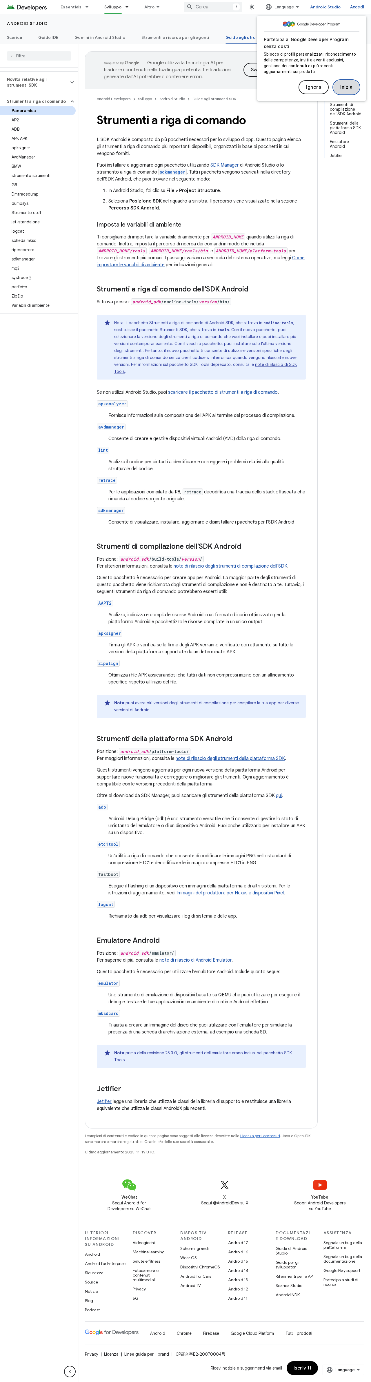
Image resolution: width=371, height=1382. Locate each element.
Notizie (91, 1291)
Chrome (184, 1333)
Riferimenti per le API (295, 1276)
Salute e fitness (146, 1261)
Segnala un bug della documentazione (342, 1259)
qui (279, 795)
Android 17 (238, 1242)
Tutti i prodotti (298, 1333)
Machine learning (149, 1252)
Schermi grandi (194, 1248)
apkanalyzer (112, 403)
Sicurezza (94, 1272)
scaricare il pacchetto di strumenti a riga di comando (223, 392)
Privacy (139, 1289)
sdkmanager (111, 510)
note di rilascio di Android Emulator (195, 960)
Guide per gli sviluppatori (287, 1265)
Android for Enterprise (105, 1263)
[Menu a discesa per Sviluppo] (129, 7)
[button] (34, 82)
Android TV (190, 1285)
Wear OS (188, 1257)
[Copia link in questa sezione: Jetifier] (127, 1089)
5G (136, 1298)
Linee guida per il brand (146, 1354)
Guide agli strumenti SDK (250, 37)
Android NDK (288, 1294)
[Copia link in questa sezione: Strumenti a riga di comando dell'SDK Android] (254, 289)
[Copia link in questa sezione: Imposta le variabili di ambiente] (187, 225)
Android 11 (238, 1298)
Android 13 (238, 1279)
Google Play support (341, 1270)
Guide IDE (48, 37)
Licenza (111, 1354)
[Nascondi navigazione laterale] (70, 1371)
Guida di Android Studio (292, 1251)
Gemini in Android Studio (99, 37)
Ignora (313, 87)
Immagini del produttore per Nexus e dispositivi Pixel (230, 893)
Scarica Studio (289, 1285)
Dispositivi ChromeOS (200, 1267)
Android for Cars (195, 1276)
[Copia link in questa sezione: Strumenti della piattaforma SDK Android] (238, 739)
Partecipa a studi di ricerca (340, 1282)
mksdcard (108, 1013)
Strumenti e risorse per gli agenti (175, 37)
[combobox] (213, 7)
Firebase (211, 1333)
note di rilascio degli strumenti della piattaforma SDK (230, 758)
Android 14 (238, 1270)
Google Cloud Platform (252, 1333)
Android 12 (238, 1289)
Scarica (14, 37)
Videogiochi (144, 1242)
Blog (89, 1300)
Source (91, 1282)
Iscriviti (302, 1368)
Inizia (346, 87)
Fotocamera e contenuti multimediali (146, 1275)
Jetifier (104, 1101)
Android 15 (238, 1261)
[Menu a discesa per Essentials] (89, 7)
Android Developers (113, 98)
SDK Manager (224, 165)
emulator (108, 983)
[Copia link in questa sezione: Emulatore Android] (165, 941)
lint (103, 450)
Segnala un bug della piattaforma (342, 1245)
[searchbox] (39, 56)
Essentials (71, 7)
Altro (149, 7)
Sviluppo (113, 7)
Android (92, 1254)
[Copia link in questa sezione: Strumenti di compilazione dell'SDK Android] (247, 547)
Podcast (92, 1309)
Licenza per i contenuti (260, 1135)
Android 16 (238, 1252)
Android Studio (325, 7)
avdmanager (111, 427)
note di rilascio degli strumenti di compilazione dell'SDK (230, 566)
